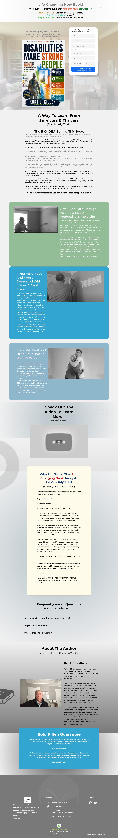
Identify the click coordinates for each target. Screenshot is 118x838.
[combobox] (73, 46)
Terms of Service (91, 834)
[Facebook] (90, 802)
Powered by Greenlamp (59, 830)
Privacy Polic (100, 834)
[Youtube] (95, 802)
